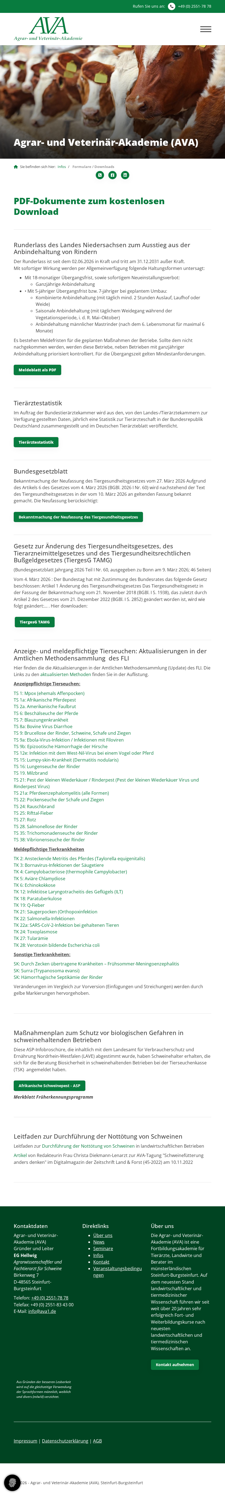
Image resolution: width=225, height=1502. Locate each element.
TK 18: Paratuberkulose (38, 899)
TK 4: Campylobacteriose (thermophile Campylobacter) (70, 872)
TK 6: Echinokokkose (35, 885)
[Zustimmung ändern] (12, 1483)
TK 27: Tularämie (31, 938)
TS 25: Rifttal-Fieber (33, 813)
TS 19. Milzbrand (31, 773)
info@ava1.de (42, 1311)
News (99, 1242)
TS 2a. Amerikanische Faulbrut (45, 706)
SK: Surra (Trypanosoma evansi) (47, 971)
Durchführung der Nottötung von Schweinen (89, 1146)
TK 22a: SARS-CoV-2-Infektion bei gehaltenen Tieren (66, 925)
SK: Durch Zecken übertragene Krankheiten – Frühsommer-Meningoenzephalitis (96, 964)
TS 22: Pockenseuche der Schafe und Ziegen (59, 800)
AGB (97, 1441)
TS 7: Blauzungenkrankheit (41, 720)
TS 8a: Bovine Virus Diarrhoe (43, 726)
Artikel (20, 1155)
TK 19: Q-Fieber (29, 905)
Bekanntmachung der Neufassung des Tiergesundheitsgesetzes (78, 517)
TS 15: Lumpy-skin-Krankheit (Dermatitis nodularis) (66, 760)
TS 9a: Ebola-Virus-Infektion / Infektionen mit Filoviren (69, 740)
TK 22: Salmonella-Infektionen (44, 919)
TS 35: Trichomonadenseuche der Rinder (56, 833)
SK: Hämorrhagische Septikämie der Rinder (58, 977)
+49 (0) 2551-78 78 (194, 6)
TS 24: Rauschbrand (34, 806)
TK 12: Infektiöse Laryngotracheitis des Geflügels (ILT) (68, 892)
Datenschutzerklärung (65, 1441)
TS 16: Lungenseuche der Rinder (47, 766)
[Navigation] (203, 29)
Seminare (103, 1249)
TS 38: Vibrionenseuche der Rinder (49, 840)
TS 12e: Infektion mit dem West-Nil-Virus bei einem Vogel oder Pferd (84, 753)
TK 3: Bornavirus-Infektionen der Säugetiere (59, 865)
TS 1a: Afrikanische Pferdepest (45, 700)
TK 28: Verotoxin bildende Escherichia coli (57, 945)
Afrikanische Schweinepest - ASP (49, 1085)
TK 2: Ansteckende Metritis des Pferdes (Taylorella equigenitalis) (80, 859)
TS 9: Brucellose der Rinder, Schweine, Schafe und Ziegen (72, 733)
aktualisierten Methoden (65, 674)
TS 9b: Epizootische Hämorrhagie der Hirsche (61, 746)
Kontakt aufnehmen (175, 1364)
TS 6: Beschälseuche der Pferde (46, 713)
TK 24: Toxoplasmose (35, 932)
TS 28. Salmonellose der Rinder (46, 826)
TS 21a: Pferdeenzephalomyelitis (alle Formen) (61, 793)
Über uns (103, 1235)
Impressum (25, 1441)
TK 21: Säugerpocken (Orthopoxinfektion (55, 912)
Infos (62, 166)
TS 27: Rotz (25, 820)
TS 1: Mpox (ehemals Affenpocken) (49, 693)
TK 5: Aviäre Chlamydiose (39, 879)
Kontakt (101, 1262)
